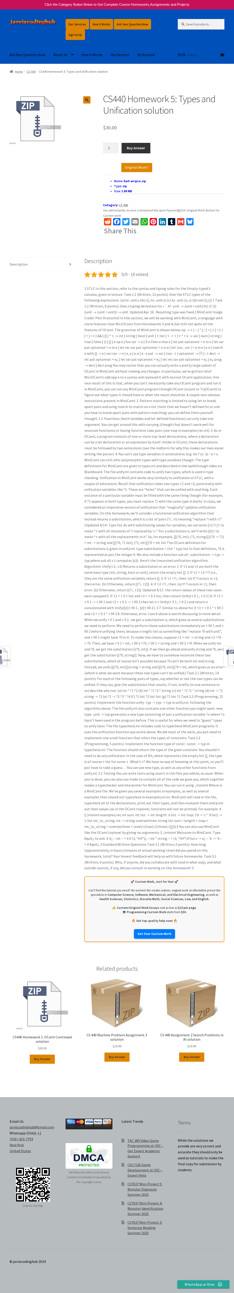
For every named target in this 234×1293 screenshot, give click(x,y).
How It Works (101, 24)
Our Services (77, 24)
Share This (120, 231)
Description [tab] (19, 264)
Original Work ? (137, 167)
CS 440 (31, 71)
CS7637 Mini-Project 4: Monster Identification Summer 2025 (145, 1208)
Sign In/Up (75, 35)
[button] (86, 100)
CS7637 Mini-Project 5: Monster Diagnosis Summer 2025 (145, 1189)
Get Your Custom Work (154, 934)
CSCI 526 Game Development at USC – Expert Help (145, 1169)
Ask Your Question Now (132, 24)
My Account (146, 54)
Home (19, 71)
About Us (60, 54)
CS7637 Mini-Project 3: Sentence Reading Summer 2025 (145, 1227)
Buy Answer (136, 148)
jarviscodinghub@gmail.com (32, 1127)
